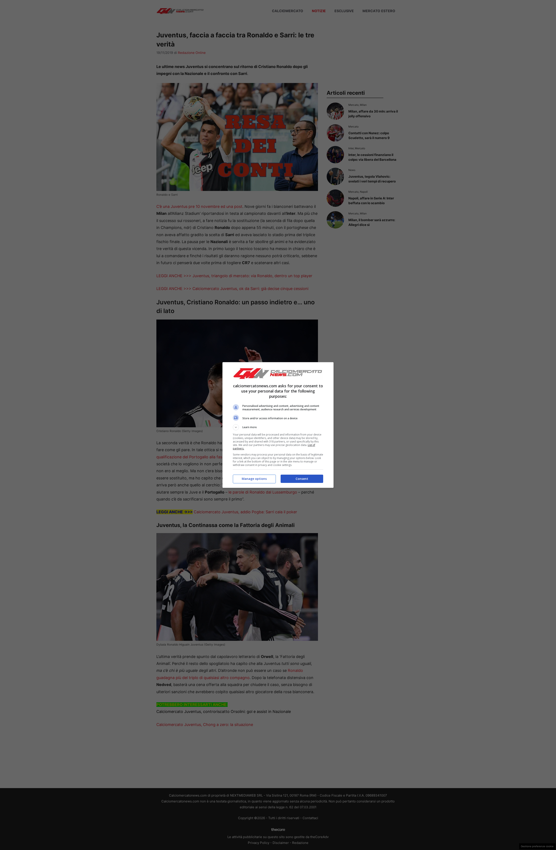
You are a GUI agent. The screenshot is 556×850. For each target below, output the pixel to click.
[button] (278, 427)
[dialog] (278, 425)
